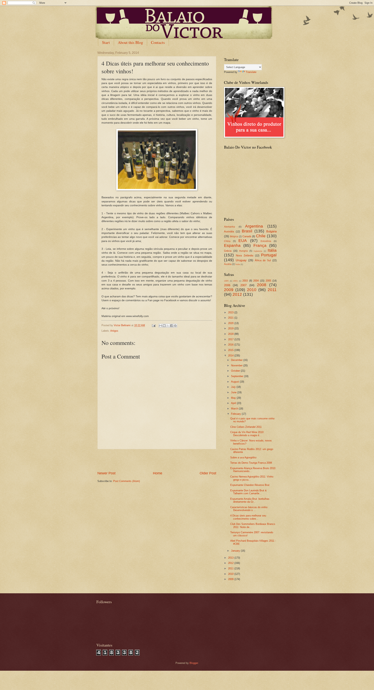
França (259, 245)
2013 (231, 557)
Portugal (269, 255)
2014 (231, 355)
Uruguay (241, 260)
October (236, 370)
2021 (231, 317)
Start (106, 42)
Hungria (243, 251)
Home (157, 473)
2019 (231, 328)
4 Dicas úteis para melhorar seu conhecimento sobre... (248, 517)
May (234, 397)
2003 (245, 280)
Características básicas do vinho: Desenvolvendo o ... (249, 509)
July (233, 386)
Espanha (232, 245)
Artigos (114, 330)
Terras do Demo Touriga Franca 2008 (251, 462)
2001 (235, 281)
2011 (272, 289)
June (234, 392)
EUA (242, 240)
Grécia (227, 250)
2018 (231, 333)
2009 (228, 289)
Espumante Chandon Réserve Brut (249, 485)
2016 (231, 344)
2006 (227, 285)
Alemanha (229, 227)
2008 (261, 285)
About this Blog (130, 42)
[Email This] (160, 326)
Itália (272, 250)
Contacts (158, 42)
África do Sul (263, 260)
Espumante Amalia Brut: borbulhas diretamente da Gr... (249, 500)
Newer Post (106, 473)
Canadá (247, 236)
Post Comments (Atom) (126, 481)
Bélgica (234, 236)
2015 (231, 350)
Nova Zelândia (244, 255)
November (237, 365)
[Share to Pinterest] (175, 326)
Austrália (229, 231)
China (227, 241)
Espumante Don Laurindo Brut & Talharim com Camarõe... (248, 492)
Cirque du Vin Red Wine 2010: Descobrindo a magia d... (247, 434)
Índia (238, 264)
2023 (231, 312)
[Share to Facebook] (172, 326)
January (236, 550)
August (235, 381)
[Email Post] (153, 325)
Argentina (254, 226)
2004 (256, 280)
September (237, 376)
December (237, 360)
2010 (251, 289)
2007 (243, 285)
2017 (231, 339)
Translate (251, 72)
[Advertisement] (156, 460)
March (235, 408)
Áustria (227, 264)
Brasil (247, 231)
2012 (237, 294)
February (236, 413)
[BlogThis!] (164, 326)
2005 (268, 280)
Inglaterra (258, 251)
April (234, 403)
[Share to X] (168, 326)
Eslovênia (266, 241)
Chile (261, 236)
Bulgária (271, 231)
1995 (226, 281)
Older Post (208, 473)
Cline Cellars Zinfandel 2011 (246, 426)
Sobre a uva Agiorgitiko (243, 457)
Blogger (194, 663)
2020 (231, 323)
